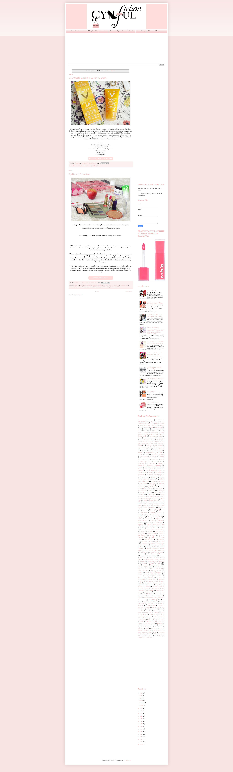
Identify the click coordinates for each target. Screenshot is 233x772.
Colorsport (160, 463)
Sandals (157, 594)
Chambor (162, 456)
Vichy (98, 166)
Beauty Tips (158, 434)
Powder (147, 583)
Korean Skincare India (158, 526)
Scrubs (161, 596)
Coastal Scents (143, 461)
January (141, 705)
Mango (161, 552)
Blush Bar (131, 31)
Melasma (162, 556)
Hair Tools (105, 285)
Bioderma (145, 441)
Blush (85, 285)
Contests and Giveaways (153, 467)
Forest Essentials (145, 498)
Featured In (81, 31)
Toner (141, 621)
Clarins (139, 459)
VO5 (149, 625)
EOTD (153, 478)
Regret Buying (159, 590)
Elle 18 (146, 479)
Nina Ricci (147, 568)
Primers (147, 586)
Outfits (152, 574)
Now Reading (159, 568)
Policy (156, 31)
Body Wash (159, 447)
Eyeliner (141, 487)
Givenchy (161, 503)
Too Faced (158, 621)
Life (143, 533)
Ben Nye (161, 436)
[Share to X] (105, 163)
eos (144, 637)
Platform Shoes (159, 581)
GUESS (151, 502)
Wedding (146, 630)
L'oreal (148, 528)
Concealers (158, 465)
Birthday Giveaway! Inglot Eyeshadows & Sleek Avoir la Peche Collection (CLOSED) (155, 303)
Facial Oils (149, 492)
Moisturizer (142, 561)
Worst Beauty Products (145, 634)
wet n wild (149, 637)
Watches (140, 630)
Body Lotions (158, 445)
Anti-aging (161, 425)
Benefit (140, 438)
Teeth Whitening (144, 618)
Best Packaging (161, 438)
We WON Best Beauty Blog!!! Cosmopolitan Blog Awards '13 (155, 379)
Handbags (152, 512)
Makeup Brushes (151, 547)
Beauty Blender (154, 432)
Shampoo (146, 597)
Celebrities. (153, 456)
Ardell (142, 427)
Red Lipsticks (149, 590)
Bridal (161, 451)
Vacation (155, 625)
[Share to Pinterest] (108, 163)
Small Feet (140, 607)
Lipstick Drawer (121, 31)
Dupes (146, 478)
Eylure (161, 487)
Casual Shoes (153, 454)
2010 (141, 742)
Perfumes (140, 578)
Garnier (140, 504)
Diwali (146, 476)
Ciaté (161, 458)
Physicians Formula (152, 579)
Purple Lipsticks (144, 588)
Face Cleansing (147, 489)
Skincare (112, 31)
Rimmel (92, 287)
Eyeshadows (99, 285)
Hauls (140, 514)
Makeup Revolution (149, 550)
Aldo (156, 423)
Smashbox (147, 607)
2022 (141, 711)
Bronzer (94, 285)
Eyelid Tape (160, 485)
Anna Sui (154, 425)
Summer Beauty (158, 611)
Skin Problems (159, 603)
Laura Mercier (159, 531)
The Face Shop (152, 620)
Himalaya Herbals (152, 517)
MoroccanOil (161, 561)
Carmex (147, 454)
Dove (141, 478)
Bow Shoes (144, 451)
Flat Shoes (150, 496)
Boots (155, 449)
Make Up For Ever (144, 545)
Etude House (145, 481)
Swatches (152, 614)
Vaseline (145, 627)
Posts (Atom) (79, 295)
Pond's (139, 583)
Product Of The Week (158, 586)
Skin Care (83, 166)
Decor (150, 472)
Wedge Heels (153, 630)
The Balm (160, 618)
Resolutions (86, 287)
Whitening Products (147, 632)
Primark (81, 287)
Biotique (151, 441)
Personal (126, 285)
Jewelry (140, 524)
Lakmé (142, 531)
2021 (141, 713)
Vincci (147, 628)
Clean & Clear (146, 459)
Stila (108, 287)
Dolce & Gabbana (153, 476)
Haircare (111, 285)
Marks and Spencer (151, 554)
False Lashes (157, 492)
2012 (141, 737)
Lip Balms (141, 535)
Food (139, 498)
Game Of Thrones (159, 502)
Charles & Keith (143, 458)
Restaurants (140, 592)
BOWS (140, 429)
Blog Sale (153, 443)
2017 (141, 724)
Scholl (149, 596)
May (140, 695)
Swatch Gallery (141, 31)
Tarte (155, 616)
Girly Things (154, 504)
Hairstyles (153, 511)
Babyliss (145, 430)
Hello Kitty (152, 515)
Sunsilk (162, 612)
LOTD (162, 528)
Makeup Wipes (154, 552)
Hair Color (161, 507)
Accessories (141, 422)
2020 (141, 716)
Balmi (150, 430)
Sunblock (94, 166)
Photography (141, 579)
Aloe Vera (161, 423)
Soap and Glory (155, 607)
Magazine (144, 543)
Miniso (139, 559)
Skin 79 (161, 602)
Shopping (152, 599)
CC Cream (159, 452)
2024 (141, 693)
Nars (139, 565)
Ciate (157, 458)
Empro (151, 479)
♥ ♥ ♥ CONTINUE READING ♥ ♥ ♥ (100, 159)
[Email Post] (98, 163)
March (141, 700)
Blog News (145, 443)
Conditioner (140, 467)
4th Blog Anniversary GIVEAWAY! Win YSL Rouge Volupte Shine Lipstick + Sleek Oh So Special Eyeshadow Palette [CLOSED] (155, 330)
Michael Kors (159, 558)
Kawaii (149, 524)
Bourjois (89, 285)
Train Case (147, 623)
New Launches (77, 166)
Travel (153, 623)
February (142, 703)
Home (97, 292)
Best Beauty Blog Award (150, 438)
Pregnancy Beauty (74, 287)
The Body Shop (142, 620)
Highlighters (141, 517)
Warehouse (160, 628)
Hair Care (152, 507)
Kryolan (142, 528)
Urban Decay (142, 625)
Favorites (152, 494)
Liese (139, 533)
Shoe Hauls (160, 597)
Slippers (160, 605)
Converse (140, 469)
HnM (160, 517)
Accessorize (154, 422)
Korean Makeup (147, 526)
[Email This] (101, 163)
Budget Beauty (150, 452)
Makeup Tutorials (92, 31)
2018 (141, 721)
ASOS (159, 420)
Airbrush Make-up (149, 423)
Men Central (143, 558)
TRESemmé (113, 287)
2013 (141, 734)
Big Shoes (153, 440)
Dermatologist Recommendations (154, 474)
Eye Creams (143, 483)
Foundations (153, 500)
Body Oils (140, 447)
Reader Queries (155, 588)
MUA (150, 541)
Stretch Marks (149, 611)
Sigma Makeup (147, 602)
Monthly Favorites (152, 561)
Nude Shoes (153, 570)
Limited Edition (151, 533)
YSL (155, 634)
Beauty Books (148, 434)
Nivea (152, 568)
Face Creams (159, 489)
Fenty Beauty (142, 496)
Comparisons (149, 465)
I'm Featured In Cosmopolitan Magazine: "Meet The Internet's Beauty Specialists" (155, 354)
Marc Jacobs (141, 554)
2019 (141, 719)
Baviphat (146, 432)
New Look (140, 567)
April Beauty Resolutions (79, 174)
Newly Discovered (159, 567)
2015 (141, 729)
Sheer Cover (153, 597)
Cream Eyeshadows (152, 470)
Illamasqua (158, 518)
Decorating (158, 472)
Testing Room (153, 618)
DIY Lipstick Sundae (152, 402)
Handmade (160, 512)
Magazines (152, 543)
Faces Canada (160, 490)
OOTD (140, 572)
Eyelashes (152, 485)
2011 (141, 739)
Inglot (153, 520)
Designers (140, 476)
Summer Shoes (141, 612)
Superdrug (143, 614)
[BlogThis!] (103, 163)
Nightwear (140, 568)
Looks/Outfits (103, 31)
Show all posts (111, 71)
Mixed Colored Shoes (159, 559)
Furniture (145, 502)
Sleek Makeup (103, 287)
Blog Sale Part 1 (151, 391)
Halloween (161, 511)
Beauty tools (76, 285)
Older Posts (129, 292)
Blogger (128, 760)
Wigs (155, 632)
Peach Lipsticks (148, 576)
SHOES (149, 594)
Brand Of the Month (153, 451)
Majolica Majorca (160, 543)
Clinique (162, 460)
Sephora (140, 597)
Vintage (153, 628)
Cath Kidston (161, 454)
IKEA (146, 518)
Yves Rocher (149, 635)
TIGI (161, 614)
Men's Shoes (151, 557)
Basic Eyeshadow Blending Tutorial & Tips (154, 368)
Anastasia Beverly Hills (145, 425)
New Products (149, 567)
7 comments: (92, 163)
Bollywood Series (141, 449)
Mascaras (161, 554)
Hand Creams (143, 512)
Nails (158, 563)
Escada (156, 479)
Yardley (161, 634)
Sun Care (89, 166)
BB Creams (158, 427)
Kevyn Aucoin (156, 524)
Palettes (122, 285)
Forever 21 (154, 498)
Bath (161, 430)
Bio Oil (81, 285)
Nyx (160, 570)
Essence (161, 479)
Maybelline (152, 556)
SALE (144, 594)
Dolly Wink (161, 476)
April (141, 698)
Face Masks (151, 490)
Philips (160, 577)
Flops (162, 496)
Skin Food (150, 603)
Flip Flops (157, 496)
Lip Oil (160, 535)
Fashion (140, 494)
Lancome (150, 531)
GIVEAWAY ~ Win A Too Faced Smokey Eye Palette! (154, 315)
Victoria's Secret (158, 627)
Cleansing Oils (154, 460)
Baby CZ (147, 429)
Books (149, 449)
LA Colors (155, 528)
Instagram (140, 522)
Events (153, 481)
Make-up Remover (155, 545)
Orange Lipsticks (142, 574)
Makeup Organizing (152, 548)
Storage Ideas (154, 609)
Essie (139, 481)
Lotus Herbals (142, 541)
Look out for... (149, 539)
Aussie (146, 427)
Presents (151, 585)
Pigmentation (161, 579)
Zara (160, 636)
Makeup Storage (159, 550)
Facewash (142, 492)
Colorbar (141, 463)
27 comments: (92, 283)
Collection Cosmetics (156, 461)
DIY (160, 470)
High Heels (160, 515)
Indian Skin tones (143, 520)
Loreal (160, 539)
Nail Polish (151, 563)
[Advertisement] (116, 48)
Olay (146, 572)
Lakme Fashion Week (158, 530)
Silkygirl (155, 602)
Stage (143, 609)
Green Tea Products (155, 505)
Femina (162, 494)
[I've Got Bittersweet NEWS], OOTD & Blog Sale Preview (155, 342)
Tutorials (159, 623)
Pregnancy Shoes (142, 585)
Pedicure (155, 576)
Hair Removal (144, 509)
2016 (141, 726)
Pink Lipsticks (149, 581)
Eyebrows (161, 483)
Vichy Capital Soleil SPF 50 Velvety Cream (87, 78)
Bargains (156, 430)
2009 (141, 744)
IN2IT (151, 518)
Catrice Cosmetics (144, 456)
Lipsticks (151, 537)
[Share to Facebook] (106, 163)
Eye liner (152, 483)
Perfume (161, 576)
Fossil (145, 500)
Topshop (140, 623)
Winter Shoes (161, 632)
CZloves (150, 31)
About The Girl (71, 31)
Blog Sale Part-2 (151, 291)
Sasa (162, 594)
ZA (155, 635)
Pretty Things (159, 585)
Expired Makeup (160, 481)
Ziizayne (140, 637)
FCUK (139, 488)
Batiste (139, 432)
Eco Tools (140, 479)
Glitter (139, 505)
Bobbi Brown (149, 445)
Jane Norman (159, 522)
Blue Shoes (160, 443)
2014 (141, 731)
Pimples (141, 581)
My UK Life (143, 563)
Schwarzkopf (155, 596)
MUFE (156, 541)
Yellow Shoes (141, 635)
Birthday (157, 441)
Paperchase (140, 576)
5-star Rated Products (145, 420)
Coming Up (141, 465)
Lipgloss (140, 537)
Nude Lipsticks (142, 570)
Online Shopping (155, 572)
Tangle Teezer (148, 616)
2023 (141, 708)
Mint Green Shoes (148, 559)
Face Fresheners (142, 490)
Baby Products (156, 429)
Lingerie (161, 533)
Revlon (147, 592)
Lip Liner (152, 535)
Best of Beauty (144, 440)
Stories (161, 609)
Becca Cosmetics (153, 436)
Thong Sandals (161, 619)
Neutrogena (145, 565)
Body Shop (149, 447)
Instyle (145, 522)
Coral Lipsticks (149, 469)
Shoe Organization (142, 600)
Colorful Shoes (152, 463)
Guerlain (145, 507)
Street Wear (140, 611)
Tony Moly (149, 621)
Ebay (160, 478)
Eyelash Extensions (144, 485)
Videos (140, 628)
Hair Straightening (155, 509)
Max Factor (116, 285)
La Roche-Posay (146, 530)
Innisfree (160, 520)
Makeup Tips (144, 552)
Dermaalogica (141, 474)
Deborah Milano (142, 472)
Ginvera (147, 503)
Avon (151, 427)
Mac (162, 541)
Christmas (151, 458)
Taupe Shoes (161, 616)
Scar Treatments (142, 596)
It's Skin (151, 522)
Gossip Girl (145, 505)
